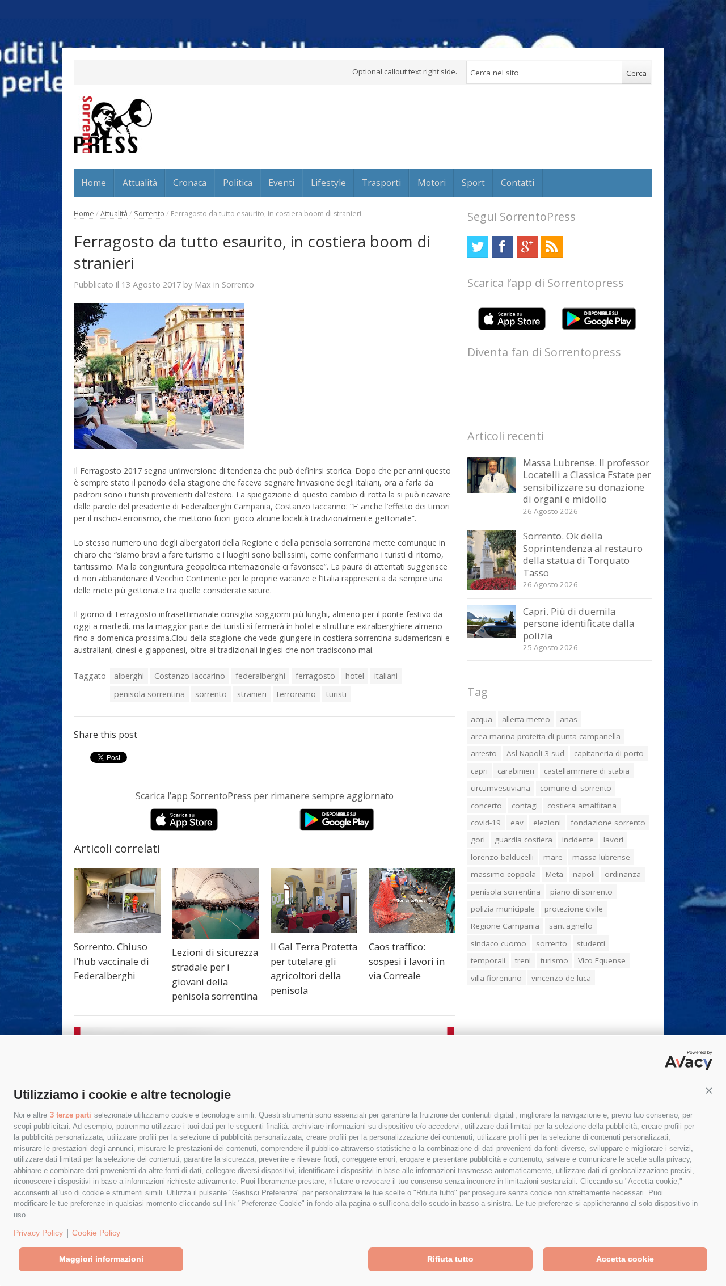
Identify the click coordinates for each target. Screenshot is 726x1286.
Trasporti (381, 182)
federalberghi (260, 676)
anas (568, 719)
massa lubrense (601, 857)
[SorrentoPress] (113, 124)
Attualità (140, 182)
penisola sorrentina (149, 694)
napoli (584, 874)
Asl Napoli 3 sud (535, 753)
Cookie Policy (96, 1232)
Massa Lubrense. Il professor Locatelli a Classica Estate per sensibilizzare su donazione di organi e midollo (587, 481)
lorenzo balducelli (502, 857)
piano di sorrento (581, 892)
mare (553, 857)
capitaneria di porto (609, 753)
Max (203, 284)
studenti (591, 943)
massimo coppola (503, 874)
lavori (613, 839)
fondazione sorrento (608, 822)
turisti (336, 694)
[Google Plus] (527, 246)
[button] (709, 1090)
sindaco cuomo (498, 943)
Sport (473, 182)
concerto (486, 805)
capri (479, 771)
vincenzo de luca (561, 978)
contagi (525, 805)
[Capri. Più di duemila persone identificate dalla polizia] (492, 634)
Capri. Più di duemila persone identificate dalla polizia (578, 623)
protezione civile (573, 909)
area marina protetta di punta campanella (546, 736)
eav (517, 822)
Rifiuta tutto (450, 1258)
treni (523, 960)
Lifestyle (328, 182)
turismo (554, 960)
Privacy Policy (38, 1232)
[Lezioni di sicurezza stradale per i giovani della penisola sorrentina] (215, 903)
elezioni (547, 822)
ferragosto (315, 676)
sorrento (211, 694)
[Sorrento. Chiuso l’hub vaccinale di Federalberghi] (117, 901)
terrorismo (296, 694)
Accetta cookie (625, 1258)
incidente (578, 839)
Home (93, 182)
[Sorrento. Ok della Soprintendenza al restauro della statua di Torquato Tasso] (492, 586)
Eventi (281, 182)
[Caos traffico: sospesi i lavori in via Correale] (412, 901)
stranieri (252, 694)
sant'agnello (571, 926)
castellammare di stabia (587, 771)
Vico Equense (602, 960)
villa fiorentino (496, 978)
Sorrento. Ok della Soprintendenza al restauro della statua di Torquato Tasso (583, 554)
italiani (386, 676)
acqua (481, 719)
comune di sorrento (575, 788)
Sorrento (149, 213)
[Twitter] (477, 246)
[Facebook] (502, 246)
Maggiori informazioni (101, 1258)
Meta (554, 874)
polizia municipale (503, 909)
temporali (488, 960)
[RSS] (551, 246)
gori (478, 839)
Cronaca (189, 182)
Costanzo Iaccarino (189, 676)
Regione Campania (505, 926)
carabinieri (515, 771)
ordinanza (623, 874)
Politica (237, 182)
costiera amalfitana (582, 805)
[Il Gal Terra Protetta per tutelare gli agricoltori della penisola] (314, 901)
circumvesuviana (500, 788)
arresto (484, 753)
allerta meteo (526, 719)
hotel (354, 676)
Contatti (517, 182)
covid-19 (486, 822)
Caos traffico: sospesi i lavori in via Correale (407, 961)
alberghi (129, 676)
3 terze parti (70, 1115)
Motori (431, 182)
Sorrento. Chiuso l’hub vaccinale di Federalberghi (111, 961)
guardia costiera (523, 839)
